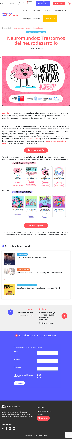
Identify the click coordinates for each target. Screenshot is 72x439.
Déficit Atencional (33, 138)
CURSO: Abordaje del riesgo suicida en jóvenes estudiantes (47, 316)
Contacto (40, 414)
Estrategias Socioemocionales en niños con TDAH (38, 288)
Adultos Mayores (60, 10)
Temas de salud (50, 18)
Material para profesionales (31, 18)
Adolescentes (36, 10)
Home (6, 28)
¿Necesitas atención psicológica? (44, 3)
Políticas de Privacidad (45, 411)
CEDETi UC (6, 113)
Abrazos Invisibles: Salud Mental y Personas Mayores (40, 272)
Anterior (30, 309)
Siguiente (42, 309)
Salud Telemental (24, 312)
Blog (10, 28)
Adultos (47, 10)
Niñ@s (25, 10)
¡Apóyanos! (60, 3)
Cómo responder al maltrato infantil (32, 257)
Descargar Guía (36, 150)
